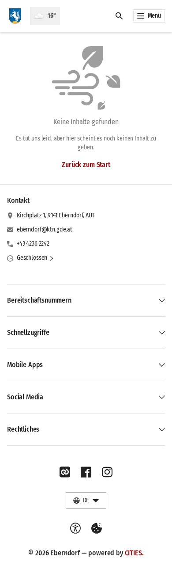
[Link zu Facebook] (86, 472)
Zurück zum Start (86, 164)
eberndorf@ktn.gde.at (44, 229)
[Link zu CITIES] (65, 472)
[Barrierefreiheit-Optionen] (75, 528)
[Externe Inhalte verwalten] (96, 528)
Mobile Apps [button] (25, 364)
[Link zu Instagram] (107, 472)
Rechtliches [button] (23, 429)
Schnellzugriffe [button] (28, 332)
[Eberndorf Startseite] (15, 16)
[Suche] (119, 16)
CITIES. (134, 553)
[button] (35, 258)
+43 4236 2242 (33, 243)
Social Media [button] (25, 397)
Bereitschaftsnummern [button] (39, 300)
